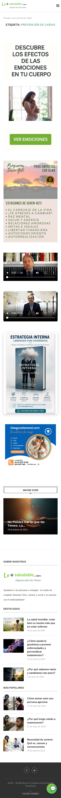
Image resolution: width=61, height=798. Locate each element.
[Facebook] (26, 770)
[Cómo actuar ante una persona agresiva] (13, 703)
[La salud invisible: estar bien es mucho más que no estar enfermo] (13, 624)
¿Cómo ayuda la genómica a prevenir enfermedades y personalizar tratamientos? (39, 648)
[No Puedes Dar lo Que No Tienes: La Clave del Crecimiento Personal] (30, 516)
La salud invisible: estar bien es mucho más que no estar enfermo (41, 623)
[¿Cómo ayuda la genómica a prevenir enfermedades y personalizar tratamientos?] (13, 646)
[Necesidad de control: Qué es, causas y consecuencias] (13, 744)
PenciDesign (30, 786)
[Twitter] (34, 770)
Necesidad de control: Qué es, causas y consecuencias (40, 743)
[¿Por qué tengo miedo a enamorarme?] (13, 724)
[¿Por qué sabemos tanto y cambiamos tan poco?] (13, 674)
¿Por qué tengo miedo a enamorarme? (41, 721)
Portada (6, 18)
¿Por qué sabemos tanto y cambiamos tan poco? (41, 671)
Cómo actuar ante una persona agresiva (40, 700)
